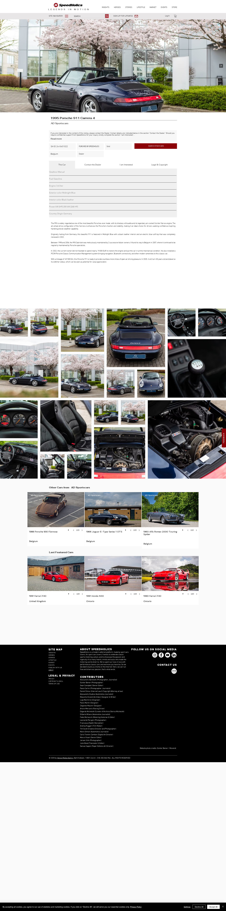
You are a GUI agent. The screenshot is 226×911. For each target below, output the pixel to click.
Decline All (199, 906)
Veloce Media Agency (65, 758)
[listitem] (55, 519)
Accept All (213, 906)
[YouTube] (167, 655)
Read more (56, 138)
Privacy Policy (136, 906)
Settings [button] (187, 906)
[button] (60, 16)
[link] (175, 16)
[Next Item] (221, 66)
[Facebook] (161, 655)
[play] (68, 529)
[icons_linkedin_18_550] (174, 655)
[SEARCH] (107, 16)
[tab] (62, 164)
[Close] (222, 907)
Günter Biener (162, 748)
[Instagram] (154, 655)
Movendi (173, 748)
